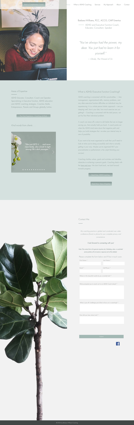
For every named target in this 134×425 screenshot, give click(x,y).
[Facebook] (118, 343)
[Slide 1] (23, 169)
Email (81, 268)
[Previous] (14, 152)
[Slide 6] (33, 169)
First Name (83, 260)
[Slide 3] (27, 169)
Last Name (106, 260)
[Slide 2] (25, 169)
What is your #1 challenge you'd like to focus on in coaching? (98, 302)
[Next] (53, 152)
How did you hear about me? (88, 315)
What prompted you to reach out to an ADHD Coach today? (98, 284)
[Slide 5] (31, 169)
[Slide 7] (35, 169)
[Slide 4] (29, 169)
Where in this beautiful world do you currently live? (95, 276)
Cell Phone (106, 268)
